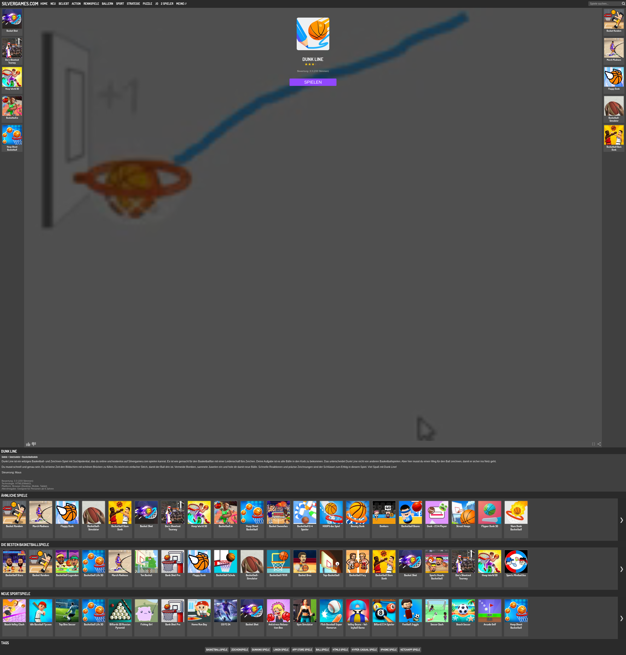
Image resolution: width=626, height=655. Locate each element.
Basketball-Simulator (93, 527)
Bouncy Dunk (358, 526)
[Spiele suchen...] (624, 3)
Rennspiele (91, 3)
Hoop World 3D (199, 526)
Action (76, 3)
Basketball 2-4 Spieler (305, 527)
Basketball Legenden (67, 575)
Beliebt (64, 3)
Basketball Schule (225, 575)
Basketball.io (226, 526)
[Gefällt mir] (28, 444)
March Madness (41, 526)
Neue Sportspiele (15, 593)
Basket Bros (304, 575)
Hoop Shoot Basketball (252, 527)
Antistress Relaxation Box (278, 626)
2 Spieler (167, 3)
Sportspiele (14, 457)
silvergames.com (20, 3)
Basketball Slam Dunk (120, 527)
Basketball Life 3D (93, 575)
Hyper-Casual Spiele (364, 649)
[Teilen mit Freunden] (599, 444)
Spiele (4, 457)
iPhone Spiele (389, 649)
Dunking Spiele (261, 649)
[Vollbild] (593, 444)
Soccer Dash (437, 624)
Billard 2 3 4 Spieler (384, 624)
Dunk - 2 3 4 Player (437, 526)
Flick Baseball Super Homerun (331, 626)
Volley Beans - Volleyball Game (358, 626)
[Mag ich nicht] (34, 444)
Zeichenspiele (239, 649)
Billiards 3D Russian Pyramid (120, 626)
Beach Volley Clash (14, 624)
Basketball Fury (357, 575)
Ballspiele (322, 649)
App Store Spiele (302, 649)
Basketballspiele (30, 457)
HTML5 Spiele (340, 649)
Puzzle (147, 3)
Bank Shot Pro (172, 575)
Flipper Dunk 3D (489, 526)
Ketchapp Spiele (410, 649)
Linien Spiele (281, 649)
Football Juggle (410, 624)
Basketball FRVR (278, 575)
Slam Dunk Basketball (516, 527)
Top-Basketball (331, 575)
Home (44, 3)
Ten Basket (146, 575)
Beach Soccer (463, 624)
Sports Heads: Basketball (437, 577)
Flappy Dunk (67, 526)
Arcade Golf (490, 624)
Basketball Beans (410, 526)
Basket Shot (146, 526)
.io (156, 3)
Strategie (133, 3)
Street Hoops (463, 526)
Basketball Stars (14, 575)
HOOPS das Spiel (331, 526)
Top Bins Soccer (67, 624)
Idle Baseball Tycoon (41, 624)
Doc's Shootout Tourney (173, 527)
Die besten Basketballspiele (25, 544)
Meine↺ (181, 3)
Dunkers (384, 526)
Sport (120, 3)
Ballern (107, 3)
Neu (53, 3)
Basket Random (14, 526)
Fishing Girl (146, 624)
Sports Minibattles (516, 575)
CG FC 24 (225, 624)
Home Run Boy (199, 624)
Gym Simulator (305, 624)
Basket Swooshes (278, 526)
